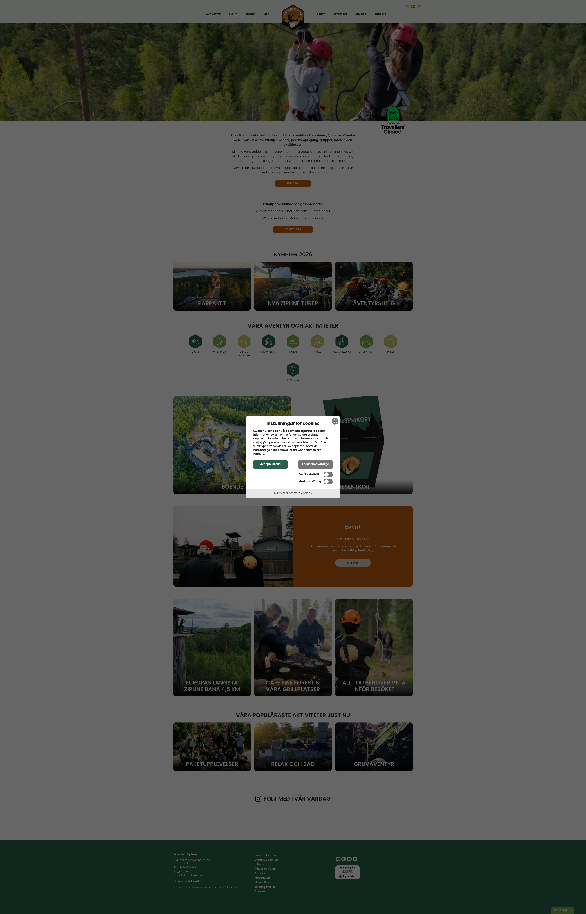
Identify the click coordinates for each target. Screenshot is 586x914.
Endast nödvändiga (315, 464)
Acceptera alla (270, 464)
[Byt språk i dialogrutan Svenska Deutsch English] (334, 421)
